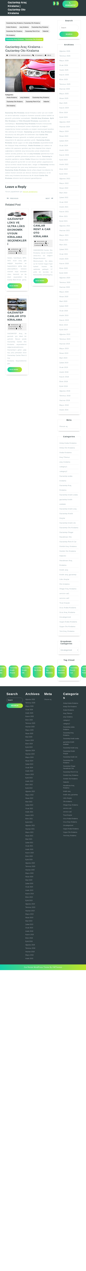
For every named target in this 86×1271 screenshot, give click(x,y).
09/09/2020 (14, 325)
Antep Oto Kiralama (67, 448)
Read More (16, 286)
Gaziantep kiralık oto (67, 523)
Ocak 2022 (63, 202)
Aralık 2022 (63, 164)
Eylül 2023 (63, 160)
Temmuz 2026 (64, 56)
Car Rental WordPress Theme (36, 967)
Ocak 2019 (63, 367)
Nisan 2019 (63, 353)
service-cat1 (64, 593)
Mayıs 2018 (64, 405)
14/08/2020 (14, 249)
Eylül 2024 (63, 117)
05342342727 (70, 5)
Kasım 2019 (64, 320)
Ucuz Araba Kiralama (67, 607)
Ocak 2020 (63, 311)
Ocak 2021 (63, 254)
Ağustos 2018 (64, 391)
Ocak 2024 (63, 145)
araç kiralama (24, 27)
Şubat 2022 (63, 197)
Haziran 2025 (64, 89)
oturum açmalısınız (30, 191)
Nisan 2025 (63, 98)
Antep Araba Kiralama (67, 443)
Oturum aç (63, 426)
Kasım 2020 (64, 263)
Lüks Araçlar (64, 579)
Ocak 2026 (63, 65)
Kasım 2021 (64, 211)
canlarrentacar (26, 55)
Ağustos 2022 (64, 178)
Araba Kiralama (11, 27)
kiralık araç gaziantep (67, 574)
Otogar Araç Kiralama (67, 589)
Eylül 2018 (63, 386)
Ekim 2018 (63, 381)
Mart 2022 (63, 193)
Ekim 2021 (63, 216)
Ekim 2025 (63, 79)
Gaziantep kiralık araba (68, 495)
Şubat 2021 (63, 249)
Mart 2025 (63, 103)
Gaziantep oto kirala (38, 669)
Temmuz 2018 (64, 396)
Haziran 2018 (64, 400)
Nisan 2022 (63, 188)
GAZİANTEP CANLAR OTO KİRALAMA (16, 316)
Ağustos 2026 (64, 51)
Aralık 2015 (63, 410)
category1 (63, 467)
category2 (63, 471)
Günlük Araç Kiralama (68, 546)
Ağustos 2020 (64, 278)
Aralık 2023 (63, 150)
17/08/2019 (12, 55)
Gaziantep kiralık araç (68, 509)
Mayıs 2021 (64, 235)
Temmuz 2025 (64, 84)
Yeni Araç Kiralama (66, 631)
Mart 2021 (63, 245)
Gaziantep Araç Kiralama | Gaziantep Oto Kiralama (23, 23)
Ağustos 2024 (64, 122)
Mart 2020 (63, 301)
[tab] (54, 3)
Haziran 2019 (64, 344)
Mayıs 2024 (64, 131)
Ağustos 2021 (64, 226)
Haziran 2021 (64, 230)
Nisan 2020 (63, 296)
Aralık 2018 (63, 372)
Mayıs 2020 (64, 292)
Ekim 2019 (63, 325)
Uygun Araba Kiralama (68, 622)
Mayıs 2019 (64, 348)
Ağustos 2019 (64, 334)
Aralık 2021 (63, 207)
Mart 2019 (63, 358)
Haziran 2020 (64, 287)
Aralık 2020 (63, 259)
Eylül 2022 (63, 174)
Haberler (45, 31)
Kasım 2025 (64, 75)
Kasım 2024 (64, 108)
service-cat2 (64, 598)
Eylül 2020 (63, 273)
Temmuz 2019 (64, 339)
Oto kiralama (10, 35)
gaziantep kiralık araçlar (13, 670)
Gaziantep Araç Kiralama (40, 27)
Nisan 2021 (63, 240)
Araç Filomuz (64, 457)
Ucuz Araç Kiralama (67, 612)
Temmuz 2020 (64, 282)
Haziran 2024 (64, 127)
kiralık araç (63, 570)
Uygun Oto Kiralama (67, 626)
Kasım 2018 (64, 377)
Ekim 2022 (63, 169)
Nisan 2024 (63, 136)
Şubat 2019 (63, 363)
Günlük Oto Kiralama (67, 551)
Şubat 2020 (63, 306)
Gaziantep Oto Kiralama (14, 31)
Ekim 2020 (63, 268)
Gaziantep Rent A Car (32, 31)
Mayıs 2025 (64, 93)
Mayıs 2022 (64, 183)
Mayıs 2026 (64, 60)
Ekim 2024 (63, 112)
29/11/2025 (40, 241)
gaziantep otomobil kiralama (62, 670)
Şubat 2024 (63, 141)
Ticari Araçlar (64, 603)
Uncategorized (65, 617)
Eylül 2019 (63, 329)
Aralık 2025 (63, 70)
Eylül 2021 (63, 221)
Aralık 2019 (63, 315)
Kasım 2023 (64, 155)
